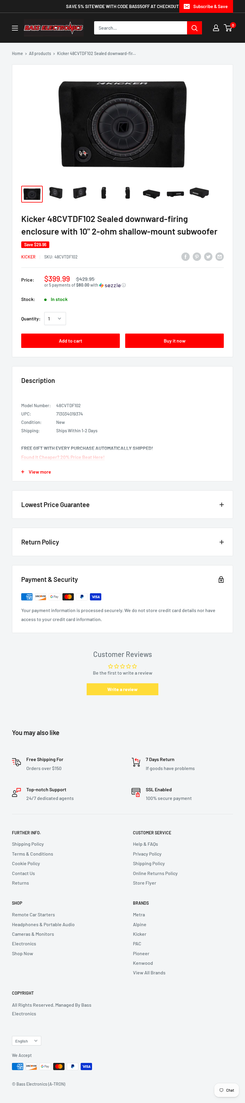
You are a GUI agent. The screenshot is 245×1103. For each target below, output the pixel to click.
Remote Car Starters (33, 914)
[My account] (216, 28)
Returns (20, 883)
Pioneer (141, 953)
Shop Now (22, 953)
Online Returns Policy (155, 873)
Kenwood (143, 963)
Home (17, 53)
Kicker (28, 256)
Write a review (122, 689)
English (21, 1040)
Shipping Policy (28, 844)
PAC (137, 943)
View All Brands (149, 972)
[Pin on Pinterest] (197, 256)
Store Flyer (144, 883)
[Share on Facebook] (185, 256)
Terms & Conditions (32, 853)
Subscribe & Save (210, 6)
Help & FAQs (145, 844)
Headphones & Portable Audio (43, 924)
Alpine (139, 924)
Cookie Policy (26, 863)
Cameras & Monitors (33, 934)
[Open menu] (15, 28)
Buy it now (175, 340)
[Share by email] (219, 256)
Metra (139, 914)
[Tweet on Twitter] (208, 256)
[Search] (194, 27)
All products (40, 53)
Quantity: (31, 318)
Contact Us (23, 873)
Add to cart (70, 340)
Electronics (24, 943)
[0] (228, 27)
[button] (134, 285)
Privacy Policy (147, 853)
